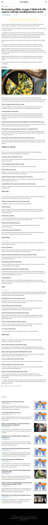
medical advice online (8, 385)
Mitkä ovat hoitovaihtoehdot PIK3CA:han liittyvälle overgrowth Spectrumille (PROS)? (17, 483)
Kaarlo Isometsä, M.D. (7, 14)
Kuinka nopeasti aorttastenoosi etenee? (13, 401)
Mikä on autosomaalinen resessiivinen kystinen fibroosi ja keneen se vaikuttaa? (16, 424)
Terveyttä (24, 2)
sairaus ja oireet (18, 385)
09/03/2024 (13, 439)
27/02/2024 (13, 450)
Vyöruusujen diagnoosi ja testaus (11, 412)
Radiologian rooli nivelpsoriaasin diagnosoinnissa (16, 495)
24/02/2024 (13, 473)
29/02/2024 (15, 14)
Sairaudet (6, 6)
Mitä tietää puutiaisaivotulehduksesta (13, 459)
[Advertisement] (24, 20)
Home (3, 6)
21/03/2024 (13, 403)
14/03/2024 (13, 414)
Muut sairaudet (11, 6)
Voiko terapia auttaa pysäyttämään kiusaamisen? (16, 448)
